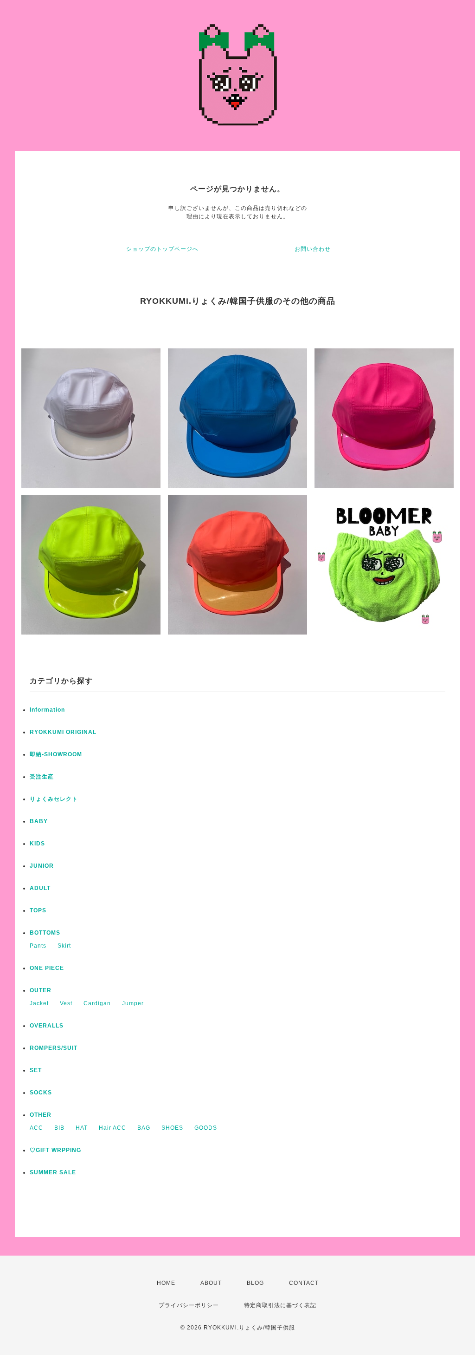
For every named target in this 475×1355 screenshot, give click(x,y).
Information (47, 710)
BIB (59, 1128)
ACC (36, 1128)
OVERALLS (47, 1025)
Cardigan (97, 1003)
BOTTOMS (45, 933)
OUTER (40, 990)
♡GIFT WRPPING (55, 1150)
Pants (38, 946)
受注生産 (42, 776)
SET (36, 1070)
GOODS (205, 1128)
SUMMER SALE (53, 1172)
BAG (143, 1128)
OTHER (40, 1115)
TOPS (38, 910)
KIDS (37, 843)
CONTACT (304, 1283)
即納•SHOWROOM (56, 754)
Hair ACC (112, 1128)
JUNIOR (42, 866)
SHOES (172, 1128)
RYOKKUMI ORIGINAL (63, 732)
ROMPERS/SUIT (53, 1048)
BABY (39, 821)
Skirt (64, 946)
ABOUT (211, 1283)
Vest (66, 1003)
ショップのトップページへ (162, 249)
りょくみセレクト (54, 799)
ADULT (40, 888)
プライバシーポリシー (189, 1305)
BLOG (255, 1283)
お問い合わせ (313, 249)
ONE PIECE (47, 968)
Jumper (133, 1003)
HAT (82, 1128)
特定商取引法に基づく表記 (280, 1305)
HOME (166, 1283)
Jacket (39, 1003)
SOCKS (41, 1092)
